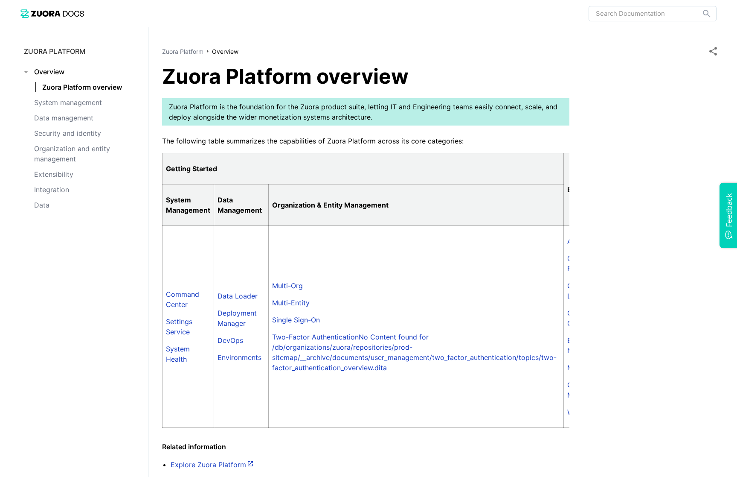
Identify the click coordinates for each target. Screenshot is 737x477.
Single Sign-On (296, 320)
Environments (239, 357)
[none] (713, 51)
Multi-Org (287, 285)
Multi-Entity (291, 302)
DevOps (230, 340)
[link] (52, 13)
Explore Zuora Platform (208, 464)
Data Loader (238, 296)
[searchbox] (701, 13)
